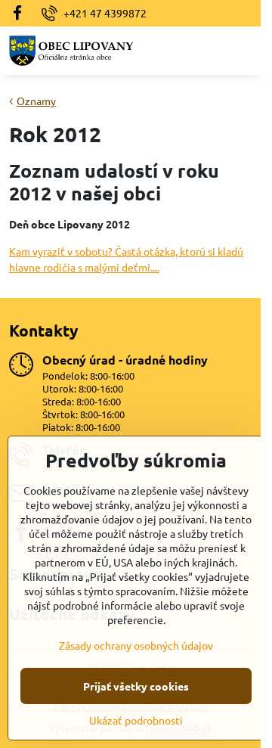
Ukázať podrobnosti (136, 720)
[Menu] (242, 51)
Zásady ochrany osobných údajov (136, 645)
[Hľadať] (206, 51)
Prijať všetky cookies (136, 686)
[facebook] (21, 13)
